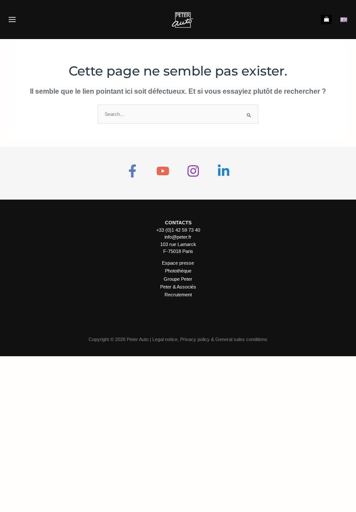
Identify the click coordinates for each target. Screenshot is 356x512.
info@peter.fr (178, 237)
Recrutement (178, 294)
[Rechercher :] (178, 114)
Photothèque (178, 270)
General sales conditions (241, 339)
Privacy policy (195, 339)
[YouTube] (162, 170)
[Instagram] (193, 170)
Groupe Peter (178, 279)
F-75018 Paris (178, 251)
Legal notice (165, 339)
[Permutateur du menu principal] (12, 19)
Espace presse (178, 263)
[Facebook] (132, 170)
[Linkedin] (223, 170)
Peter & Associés (178, 286)
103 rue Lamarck (178, 244)
